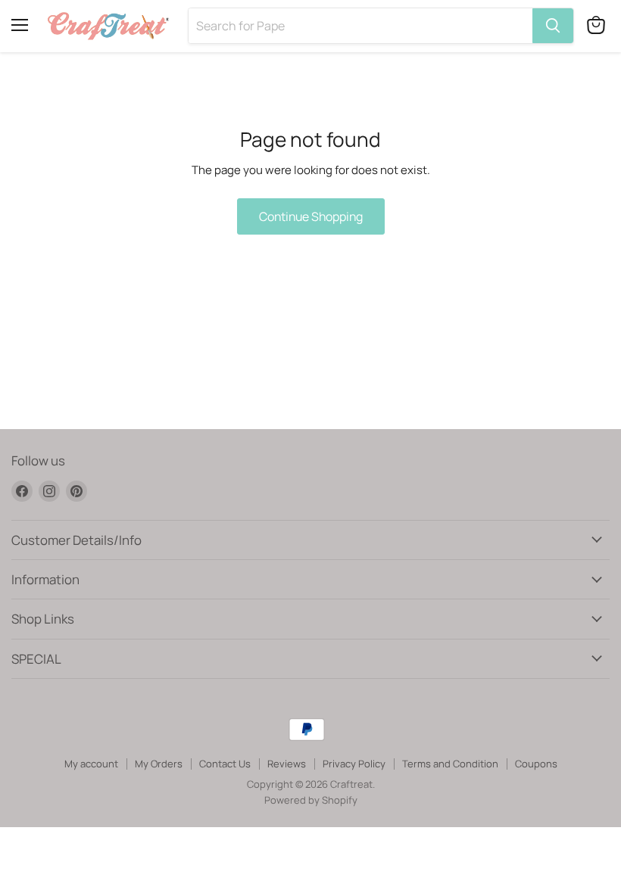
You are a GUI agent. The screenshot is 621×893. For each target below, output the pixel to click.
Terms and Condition (450, 763)
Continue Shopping (311, 216)
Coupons (536, 763)
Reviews (286, 763)
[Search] (552, 25)
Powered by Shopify (310, 800)
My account (91, 763)
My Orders (159, 763)
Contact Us (225, 763)
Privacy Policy (354, 763)
